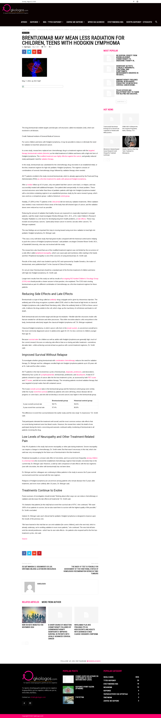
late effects (82, 219)
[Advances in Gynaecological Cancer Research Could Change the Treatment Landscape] (112, 141)
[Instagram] (137, 1)
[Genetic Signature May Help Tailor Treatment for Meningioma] (130, 141)
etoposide (69, 372)
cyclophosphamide (47, 375)
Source (24, 539)
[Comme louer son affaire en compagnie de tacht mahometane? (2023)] (68, 679)
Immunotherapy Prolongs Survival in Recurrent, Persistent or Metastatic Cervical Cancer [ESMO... (127, 82)
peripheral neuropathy (43, 253)
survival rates (33, 339)
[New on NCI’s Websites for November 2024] (34, 615)
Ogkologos (27, 47)
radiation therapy (47, 159)
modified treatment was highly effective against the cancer (60, 156)
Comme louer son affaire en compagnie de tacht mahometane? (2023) (86, 678)
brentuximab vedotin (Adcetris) (39, 153)
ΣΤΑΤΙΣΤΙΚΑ (79, 697)
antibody (53, 299)
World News (31, 30)
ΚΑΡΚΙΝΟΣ (34, 22)
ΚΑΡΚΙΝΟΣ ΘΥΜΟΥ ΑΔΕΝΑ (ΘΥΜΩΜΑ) (84, 688)
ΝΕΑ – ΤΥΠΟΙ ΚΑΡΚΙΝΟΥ (52, 22)
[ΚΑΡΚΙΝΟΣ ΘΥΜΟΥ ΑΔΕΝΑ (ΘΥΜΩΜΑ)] (68, 689)
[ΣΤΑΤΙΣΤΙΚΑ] (68, 700)
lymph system (72, 328)
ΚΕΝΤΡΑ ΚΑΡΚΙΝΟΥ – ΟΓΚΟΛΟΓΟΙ (139, 22)
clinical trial (56, 202)
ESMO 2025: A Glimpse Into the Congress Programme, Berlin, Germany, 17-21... (130, 128)
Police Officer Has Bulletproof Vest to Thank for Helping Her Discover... (127, 92)
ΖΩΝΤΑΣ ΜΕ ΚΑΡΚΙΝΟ (74, 22)
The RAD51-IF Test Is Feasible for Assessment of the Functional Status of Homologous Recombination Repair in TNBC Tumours (81, 570)
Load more (120, 101)
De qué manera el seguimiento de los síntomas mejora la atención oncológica (39, 568)
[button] (156, 22)
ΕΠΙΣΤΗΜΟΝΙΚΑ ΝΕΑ (115, 22)
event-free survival (40, 392)
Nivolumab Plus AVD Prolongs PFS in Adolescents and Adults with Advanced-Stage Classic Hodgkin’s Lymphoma (86, 629)
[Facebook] (133, 1)
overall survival (35, 389)
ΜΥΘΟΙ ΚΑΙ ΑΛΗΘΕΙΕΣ (96, 22)
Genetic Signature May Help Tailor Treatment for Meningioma (130, 151)
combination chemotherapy (65, 360)
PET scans (92, 377)
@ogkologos (93, 661)
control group (64, 196)
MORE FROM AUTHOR (51, 602)
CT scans (28, 380)
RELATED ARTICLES (30, 602)
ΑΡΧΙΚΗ (24, 22)
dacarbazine (80, 375)
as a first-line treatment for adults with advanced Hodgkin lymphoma (61, 179)
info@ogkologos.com (38, 697)
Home (24, 30)
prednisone (77, 372)
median (29, 185)
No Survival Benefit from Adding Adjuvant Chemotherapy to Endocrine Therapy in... (126, 58)
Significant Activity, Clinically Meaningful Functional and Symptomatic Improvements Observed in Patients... (127, 70)
